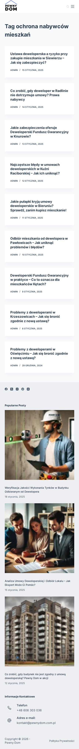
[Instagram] (17, 389)
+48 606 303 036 (29, 710)
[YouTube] (28, 389)
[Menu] (72, 6)
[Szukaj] (68, 6)
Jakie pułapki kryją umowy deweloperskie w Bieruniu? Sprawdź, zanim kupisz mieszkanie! (38, 206)
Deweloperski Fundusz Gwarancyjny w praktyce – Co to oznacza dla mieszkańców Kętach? (39, 279)
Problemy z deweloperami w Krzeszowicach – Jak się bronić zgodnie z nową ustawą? (35, 316)
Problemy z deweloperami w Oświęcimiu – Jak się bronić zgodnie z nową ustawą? (39, 353)
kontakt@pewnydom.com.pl (36, 723)
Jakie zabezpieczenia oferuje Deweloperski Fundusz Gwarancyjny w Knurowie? (39, 132)
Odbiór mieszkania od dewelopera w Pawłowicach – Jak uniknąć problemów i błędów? (39, 242)
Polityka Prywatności (61, 740)
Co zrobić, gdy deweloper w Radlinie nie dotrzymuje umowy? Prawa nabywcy (39, 95)
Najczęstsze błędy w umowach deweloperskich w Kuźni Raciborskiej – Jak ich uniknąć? (35, 169)
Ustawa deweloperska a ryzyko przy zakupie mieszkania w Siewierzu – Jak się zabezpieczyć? (39, 58)
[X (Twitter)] (11, 389)
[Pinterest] (22, 389)
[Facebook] (6, 389)
